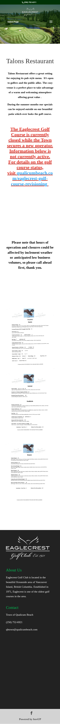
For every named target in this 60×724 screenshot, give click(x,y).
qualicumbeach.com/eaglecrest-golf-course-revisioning (32, 178)
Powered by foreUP (30, 719)
